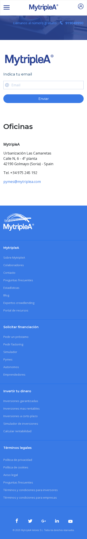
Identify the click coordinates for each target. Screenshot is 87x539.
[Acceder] (80, 7)
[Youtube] (70, 522)
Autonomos (11, 367)
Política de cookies (15, 467)
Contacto (9, 273)
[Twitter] (30, 521)
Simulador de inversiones (20, 424)
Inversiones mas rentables (21, 408)
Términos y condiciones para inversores (30, 490)
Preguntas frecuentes (18, 280)
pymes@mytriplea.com (22, 181)
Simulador (10, 352)
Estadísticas (11, 288)
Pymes (7, 359)
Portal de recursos (15, 310)
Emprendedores (14, 375)
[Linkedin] (57, 521)
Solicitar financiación (21, 327)
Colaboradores (13, 265)
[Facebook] (17, 521)
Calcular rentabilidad (17, 431)
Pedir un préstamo (16, 337)
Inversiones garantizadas (20, 401)
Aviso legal (10, 475)
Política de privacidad (17, 460)
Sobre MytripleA (14, 258)
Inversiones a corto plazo (20, 416)
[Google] (44, 521)
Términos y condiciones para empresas (30, 497)
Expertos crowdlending (18, 303)
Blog (6, 295)
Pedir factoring (13, 344)
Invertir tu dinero (17, 391)
